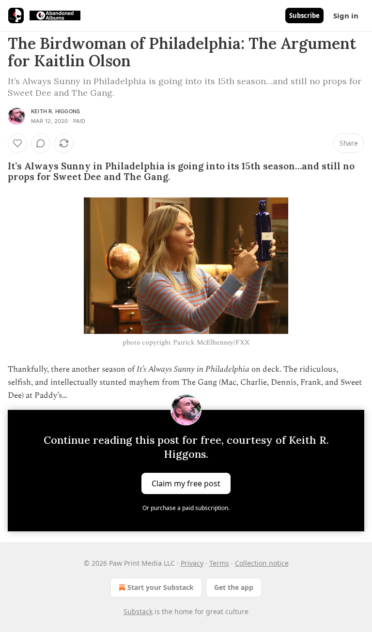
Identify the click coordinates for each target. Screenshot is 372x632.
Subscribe (304, 15)
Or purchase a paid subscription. (186, 508)
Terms (219, 563)
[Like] (17, 143)
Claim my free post (186, 483)
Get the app (233, 587)
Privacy (192, 563)
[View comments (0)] (40, 143)
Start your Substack (160, 587)
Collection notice (262, 563)
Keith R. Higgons (55, 111)
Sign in (345, 15)
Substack (138, 611)
